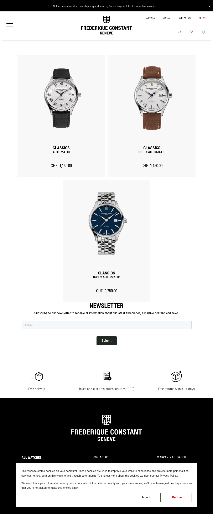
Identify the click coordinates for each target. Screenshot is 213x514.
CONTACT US (184, 18)
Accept (145, 497)
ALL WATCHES (32, 458)
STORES (166, 18)
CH (200, 18)
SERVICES (150, 18)
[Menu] (9, 25)
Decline (177, 497)
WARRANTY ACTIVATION (171, 457)
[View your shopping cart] (204, 32)
